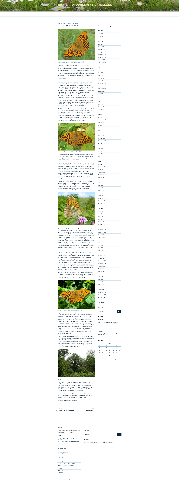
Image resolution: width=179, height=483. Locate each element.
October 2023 (101, 117)
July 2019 (100, 242)
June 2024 (100, 96)
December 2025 (102, 54)
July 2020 (100, 211)
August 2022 (101, 148)
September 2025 (102, 62)
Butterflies (94, 14)
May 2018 (100, 279)
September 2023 (102, 119)
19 (113, 352)
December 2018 (102, 260)
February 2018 (101, 287)
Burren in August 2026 (62, 452)
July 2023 (100, 125)
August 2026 (101, 33)
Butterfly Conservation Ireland (85, 4)
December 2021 (102, 166)
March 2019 (101, 253)
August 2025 (101, 65)
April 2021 (100, 187)
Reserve (116, 14)
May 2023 (100, 130)
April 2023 (100, 133)
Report (78, 14)
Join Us (108, 14)
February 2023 (101, 138)
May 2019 (100, 247)
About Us (65, 14)
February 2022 (101, 164)
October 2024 (101, 86)
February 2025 (101, 78)
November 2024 (102, 83)
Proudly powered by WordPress (64, 479)
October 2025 (101, 59)
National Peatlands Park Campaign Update (67, 460)
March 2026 (101, 46)
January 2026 (101, 52)
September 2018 (102, 268)
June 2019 (100, 245)
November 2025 (102, 57)
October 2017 (101, 297)
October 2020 (101, 203)
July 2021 (100, 180)
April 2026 (100, 44)
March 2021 (101, 190)
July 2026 (100, 36)
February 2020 (101, 224)
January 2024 (101, 109)
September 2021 (102, 174)
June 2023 (100, 127)
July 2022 (100, 151)
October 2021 (101, 172)
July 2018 (100, 274)
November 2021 (102, 169)
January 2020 (101, 227)
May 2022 (100, 156)
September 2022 (102, 146)
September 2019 (102, 237)
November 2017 (102, 294)
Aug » (116, 359)
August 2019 (101, 240)
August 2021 (101, 177)
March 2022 (101, 161)
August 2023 (101, 122)
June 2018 (100, 276)
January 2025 (101, 80)
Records (86, 14)
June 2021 (100, 182)
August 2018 (101, 271)
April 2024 (100, 101)
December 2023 (102, 112)
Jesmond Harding (73, 23)
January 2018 (101, 289)
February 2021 (101, 193)
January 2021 (101, 195)
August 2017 (101, 302)
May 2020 (100, 216)
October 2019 (101, 234)
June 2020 (100, 213)
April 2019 (100, 250)
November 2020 (102, 200)
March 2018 (101, 284)
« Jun (103, 359)
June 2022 (100, 153)
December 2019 (102, 229)
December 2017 (102, 292)
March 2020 (101, 221)
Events (72, 14)
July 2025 (100, 67)
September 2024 (102, 88)
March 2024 (101, 104)
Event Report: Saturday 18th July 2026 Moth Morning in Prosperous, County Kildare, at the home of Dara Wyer (67, 465)
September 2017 (102, 300)
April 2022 (100, 159)
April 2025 (100, 75)
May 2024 (100, 99)
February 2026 (101, 49)
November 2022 (102, 140)
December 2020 (102, 198)
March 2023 (101, 135)
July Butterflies (60, 470)
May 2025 (100, 72)
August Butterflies (61, 456)
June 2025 (100, 70)
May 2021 (100, 185)
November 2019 (102, 232)
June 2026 (100, 39)
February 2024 (101, 106)
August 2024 (101, 91)
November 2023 (102, 114)
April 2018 (100, 281)
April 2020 (100, 219)
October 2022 (101, 143)
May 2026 (100, 41)
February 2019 (101, 255)
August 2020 (101, 208)
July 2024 (100, 93)
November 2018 (102, 263)
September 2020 (102, 206)
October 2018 (101, 266)
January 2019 (101, 258)
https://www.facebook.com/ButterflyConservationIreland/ (99, 442)
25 (109, 355)
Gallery (102, 14)
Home (59, 14)
